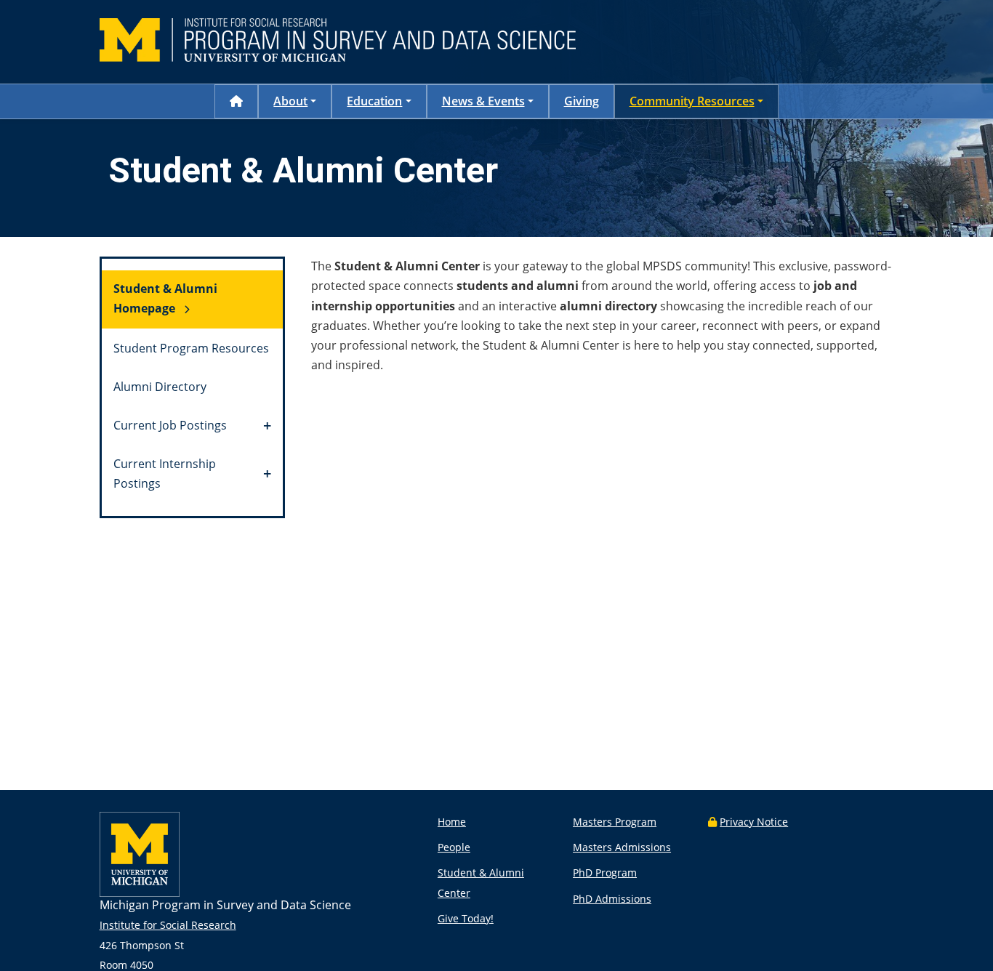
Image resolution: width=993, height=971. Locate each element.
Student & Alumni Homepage (165, 298)
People (454, 847)
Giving (581, 101)
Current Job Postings (170, 425)
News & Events (483, 101)
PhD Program (605, 872)
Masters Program (614, 822)
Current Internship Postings (164, 473)
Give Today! (466, 918)
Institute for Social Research (168, 925)
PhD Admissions (612, 899)
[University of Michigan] (140, 893)
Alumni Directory (159, 387)
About (290, 101)
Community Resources (692, 101)
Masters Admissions (622, 847)
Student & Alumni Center (481, 882)
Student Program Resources (191, 348)
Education (374, 101)
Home (452, 822)
